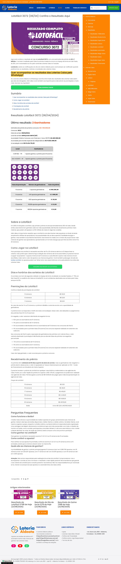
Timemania (91, 102)
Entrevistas (91, 20)
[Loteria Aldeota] (9, 8)
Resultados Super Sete (97, 60)
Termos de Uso (67, 540)
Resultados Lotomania (97, 50)
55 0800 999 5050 (36, 2)
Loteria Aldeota (90, 16)
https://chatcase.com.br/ (49, 538)
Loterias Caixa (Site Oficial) (71, 534)
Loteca (90, 78)
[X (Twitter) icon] (112, 2)
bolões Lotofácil (16, 260)
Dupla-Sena (92, 75)
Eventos (90, 23)
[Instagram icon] (117, 2)
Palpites (92, 82)
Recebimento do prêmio (21, 109)
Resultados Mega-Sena (97, 54)
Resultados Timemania (97, 63)
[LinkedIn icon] (116, 2)
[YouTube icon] (114, 2)
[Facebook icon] (110, 2)
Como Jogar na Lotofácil (21, 100)
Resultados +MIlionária (97, 34)
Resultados (91, 30)
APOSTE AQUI (113, 8)
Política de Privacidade (69, 536)
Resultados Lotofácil (96, 47)
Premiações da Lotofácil (21, 106)
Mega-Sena (91, 92)
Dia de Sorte (92, 71)
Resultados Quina (95, 57)
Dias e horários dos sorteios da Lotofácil (26, 103)
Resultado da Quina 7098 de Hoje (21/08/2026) (67, 504)
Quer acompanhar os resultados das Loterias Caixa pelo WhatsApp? (35, 97)
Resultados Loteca (96, 44)
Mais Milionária (92, 89)
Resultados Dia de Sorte (98, 37)
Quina (90, 95)
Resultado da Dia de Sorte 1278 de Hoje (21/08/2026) (44, 504)
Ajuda (64, 532)
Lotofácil (90, 85)
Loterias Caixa (89, 68)
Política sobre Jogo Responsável (72, 538)
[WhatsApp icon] (109, 2)
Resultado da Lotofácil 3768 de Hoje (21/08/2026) (21, 504)
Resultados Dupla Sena (97, 40)
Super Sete (91, 98)
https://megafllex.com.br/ (45, 540)
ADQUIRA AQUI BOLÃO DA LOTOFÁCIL (45, 267)
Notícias (90, 27)
